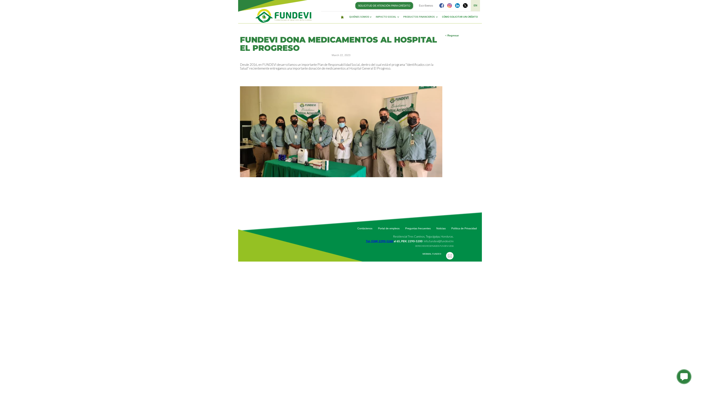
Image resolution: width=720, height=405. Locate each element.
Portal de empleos (389, 228)
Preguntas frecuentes (418, 228)
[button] (359, 16)
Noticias (441, 228)
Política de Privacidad (464, 228)
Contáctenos (364, 228)
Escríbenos (426, 5)
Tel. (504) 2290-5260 (379, 241)
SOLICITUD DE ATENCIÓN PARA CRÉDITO (384, 5)
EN (475, 5)
